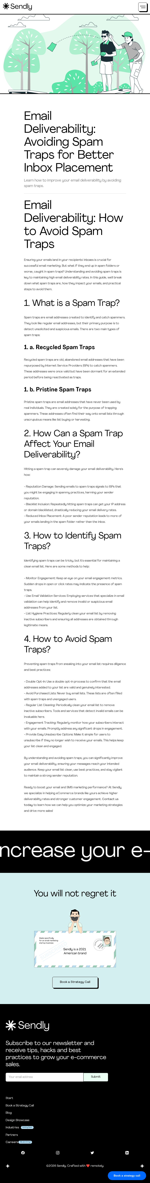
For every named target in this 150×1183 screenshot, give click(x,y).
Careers (12, 1142)
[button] (142, 7)
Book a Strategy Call (75, 982)
